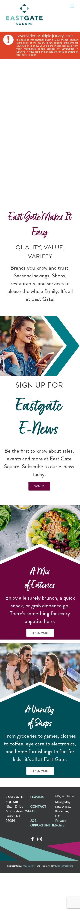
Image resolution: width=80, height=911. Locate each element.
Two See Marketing (64, 865)
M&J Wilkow (29, 865)
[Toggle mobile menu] (72, 6)
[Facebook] (32, 839)
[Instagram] (39, 839)
